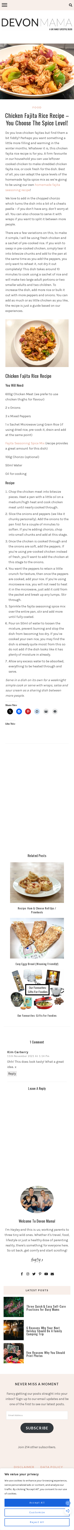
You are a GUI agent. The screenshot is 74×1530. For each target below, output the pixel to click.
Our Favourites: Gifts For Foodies (37, 1015)
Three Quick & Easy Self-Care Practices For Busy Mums (46, 1308)
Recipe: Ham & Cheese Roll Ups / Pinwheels (37, 910)
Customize (37, 1512)
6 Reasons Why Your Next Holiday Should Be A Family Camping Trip (44, 1331)
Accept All (37, 1502)
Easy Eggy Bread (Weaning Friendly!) (37, 964)
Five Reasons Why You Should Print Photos (45, 1354)
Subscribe (37, 1428)
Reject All (37, 1522)
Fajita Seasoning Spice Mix (25, 443)
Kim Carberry (17, 1052)
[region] (37, 1499)
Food (37, 107)
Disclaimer (24, 1467)
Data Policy (51, 1467)
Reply (12, 1074)
